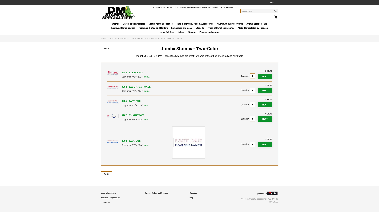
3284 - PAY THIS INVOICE (136, 86)
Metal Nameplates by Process (253, 28)
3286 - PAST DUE (131, 101)
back (106, 48)
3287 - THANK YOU (133, 115)
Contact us (105, 202)
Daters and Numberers (134, 23)
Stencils (200, 28)
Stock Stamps (137, 38)
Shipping (193, 193)
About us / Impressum (110, 198)
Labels (181, 32)
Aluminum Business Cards (230, 23)
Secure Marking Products (161, 23)
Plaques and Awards (209, 32)
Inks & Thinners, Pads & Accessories (195, 23)
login (272, 3)
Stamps (115, 23)
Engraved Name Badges (123, 28)
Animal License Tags (256, 23)
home (103, 38)
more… (146, 77)
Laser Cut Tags (167, 32)
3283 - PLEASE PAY (132, 72)
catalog (113, 38)
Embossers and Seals (181, 28)
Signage (192, 32)
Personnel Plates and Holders (153, 28)
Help (191, 198)
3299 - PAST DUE (131, 140)
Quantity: (245, 76)
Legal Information (108, 193)
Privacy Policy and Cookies (156, 193)
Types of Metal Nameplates (221, 28)
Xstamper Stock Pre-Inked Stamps (164, 38)
